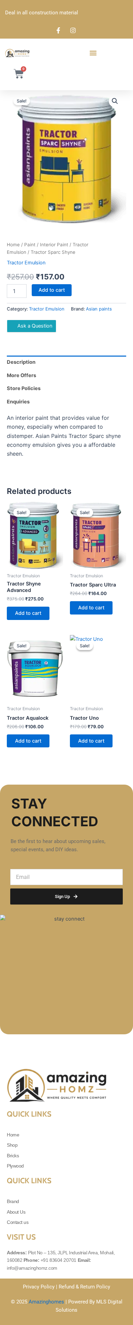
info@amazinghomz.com (32, 1268)
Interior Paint (54, 244)
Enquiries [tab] (18, 402)
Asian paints (99, 309)
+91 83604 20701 (59, 1260)
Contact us (18, 1222)
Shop (12, 1145)
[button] (93, 53)
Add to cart (52, 290)
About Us (16, 1212)
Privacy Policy (39, 1287)
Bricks (13, 1155)
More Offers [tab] (21, 375)
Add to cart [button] (28, 613)
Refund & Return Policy (84, 1287)
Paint (29, 244)
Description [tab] (21, 362)
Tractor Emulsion (26, 263)
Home (13, 244)
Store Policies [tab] (24, 388)
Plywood (15, 1166)
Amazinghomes (47, 1302)
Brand (13, 1201)
